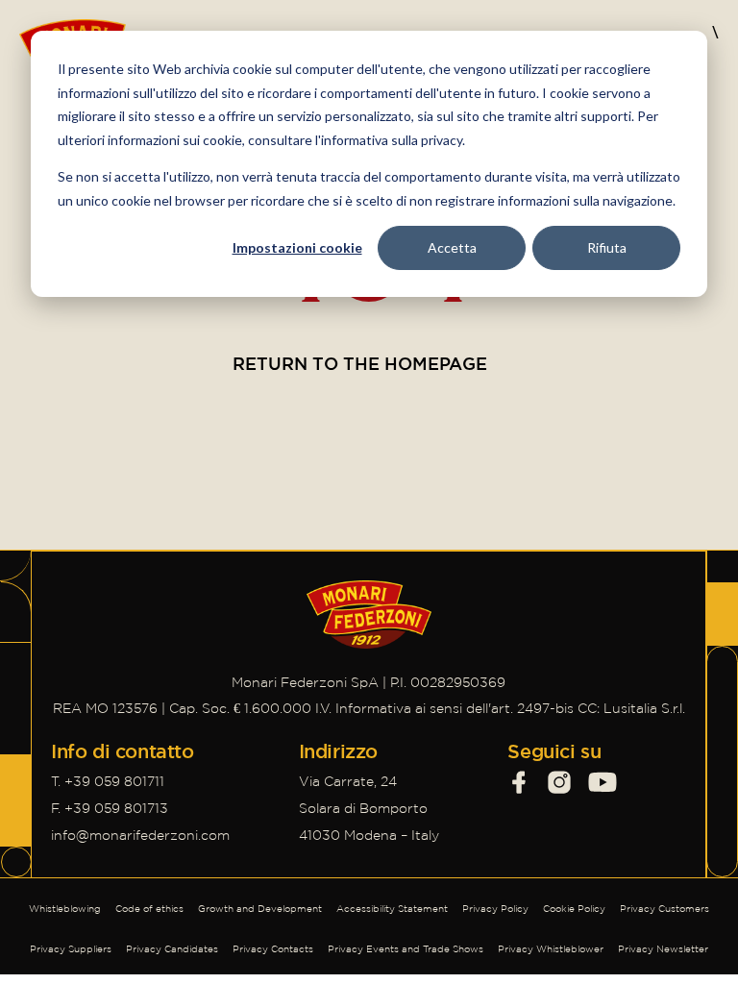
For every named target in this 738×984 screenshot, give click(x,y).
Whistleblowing (65, 908)
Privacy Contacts (273, 949)
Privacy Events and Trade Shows (405, 949)
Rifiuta (607, 247)
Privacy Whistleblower (550, 949)
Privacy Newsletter (663, 949)
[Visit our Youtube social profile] (602, 782)
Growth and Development (260, 908)
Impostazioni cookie (297, 247)
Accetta (452, 247)
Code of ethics (149, 908)
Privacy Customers (664, 908)
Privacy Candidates (172, 949)
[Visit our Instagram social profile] (559, 782)
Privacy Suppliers (70, 949)
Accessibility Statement (392, 908)
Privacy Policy (495, 908)
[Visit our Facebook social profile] (518, 782)
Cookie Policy (574, 908)
